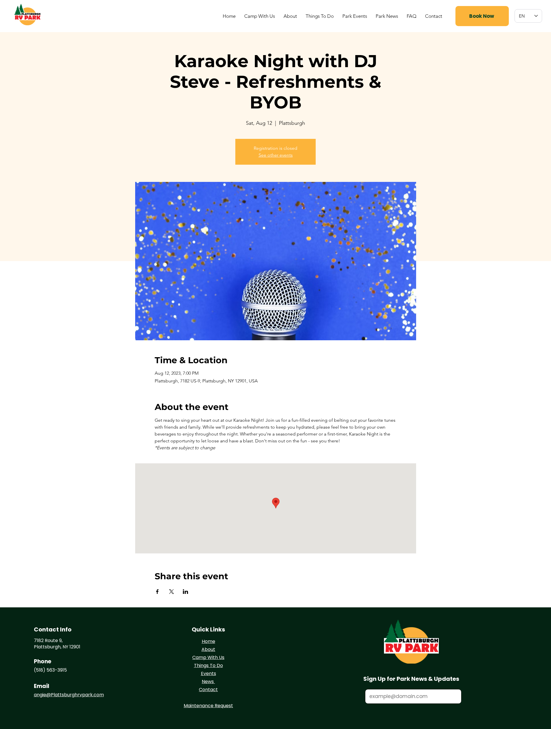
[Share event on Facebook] (157, 591)
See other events (276, 155)
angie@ (42, 694)
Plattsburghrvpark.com (77, 694)
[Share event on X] (171, 591)
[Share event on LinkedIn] (185, 591)
